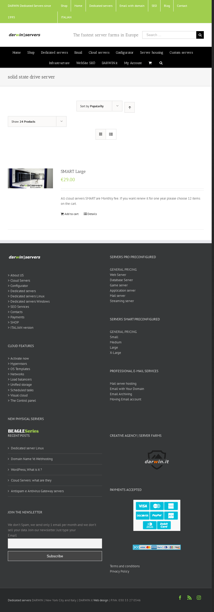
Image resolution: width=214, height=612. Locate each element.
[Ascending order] (129, 107)
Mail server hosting (123, 383)
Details (92, 214)
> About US (16, 275)
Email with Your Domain (127, 389)
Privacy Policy (119, 571)
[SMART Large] (30, 178)
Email (12, 535)
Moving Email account (125, 399)
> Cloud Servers (19, 280)
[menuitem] (64, 6)
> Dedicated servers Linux (26, 296)
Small (114, 337)
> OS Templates (19, 369)
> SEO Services (18, 306)
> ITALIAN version (20, 327)
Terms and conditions (125, 566)
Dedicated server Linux (27, 448)
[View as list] (111, 134)
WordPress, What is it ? (26, 469)
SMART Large (73, 171)
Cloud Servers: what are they (31, 480)
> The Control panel (22, 400)
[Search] (161, 62)
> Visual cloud (18, 395)
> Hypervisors (17, 363)
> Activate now (18, 358)
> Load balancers (20, 379)
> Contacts (15, 312)
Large (114, 347)
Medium (116, 342)
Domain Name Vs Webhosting (32, 459)
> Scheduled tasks (20, 390)
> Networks (16, 374)
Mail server (117, 295)
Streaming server (122, 301)
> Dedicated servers (22, 291)
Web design (100, 600)
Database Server (121, 280)
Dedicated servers (19, 600)
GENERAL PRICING (123, 269)
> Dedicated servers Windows (29, 301)
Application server (122, 290)
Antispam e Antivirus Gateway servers (37, 491)
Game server (119, 285)
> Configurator (18, 286)
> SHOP (13, 322)
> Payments (16, 317)
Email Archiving (121, 394)
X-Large (115, 352)
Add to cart (71, 214)
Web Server (118, 275)
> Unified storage (20, 384)
